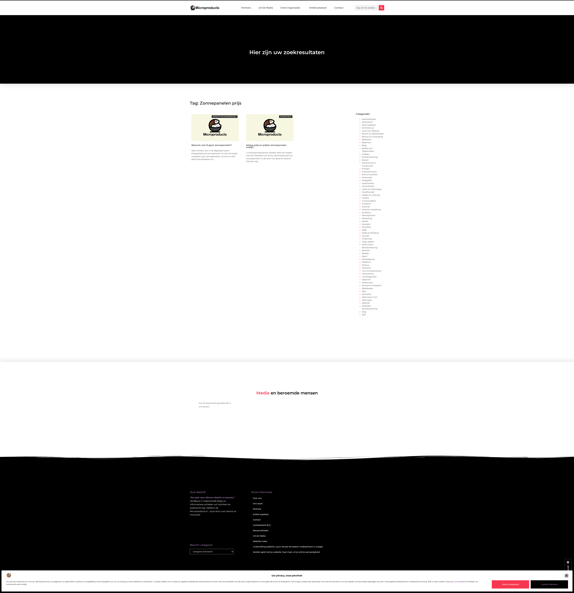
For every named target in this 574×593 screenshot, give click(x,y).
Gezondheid (368, 186)
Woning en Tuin (369, 297)
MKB (364, 230)
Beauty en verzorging (224, 117)
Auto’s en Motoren (371, 131)
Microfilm (366, 227)
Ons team (258, 503)
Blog (364, 145)
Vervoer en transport (371, 285)
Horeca (365, 198)
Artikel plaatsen (318, 7)
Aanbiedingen (369, 119)
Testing (365, 265)
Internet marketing (371, 209)
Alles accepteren (510, 584)
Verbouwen (367, 282)
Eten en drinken (370, 174)
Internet (366, 206)
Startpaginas (368, 259)
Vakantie (366, 279)
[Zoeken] (381, 7)
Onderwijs (367, 238)
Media (365, 221)
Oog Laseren (368, 241)
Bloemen (366, 142)
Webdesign (367, 288)
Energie (366, 168)
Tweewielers (368, 273)
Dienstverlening (370, 157)
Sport (364, 256)
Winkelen (366, 294)
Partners (246, 7)
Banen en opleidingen (373, 133)
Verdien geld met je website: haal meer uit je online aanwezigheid (286, 552)
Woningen (367, 300)
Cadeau (366, 154)
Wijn (364, 291)
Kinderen (366, 212)
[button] (566, 575)
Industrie (366, 203)
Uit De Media (265, 7)
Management (368, 215)
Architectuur (368, 128)
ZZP (364, 314)
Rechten (366, 250)
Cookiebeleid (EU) (262, 525)
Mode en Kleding (370, 233)
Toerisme (366, 268)
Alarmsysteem (369, 125)
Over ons (257, 498)
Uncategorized (369, 276)
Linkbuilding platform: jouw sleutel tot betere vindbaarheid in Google (288, 546)
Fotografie (367, 180)
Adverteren (367, 122)
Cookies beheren (549, 584)
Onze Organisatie (290, 7)
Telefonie (366, 262)
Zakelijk (366, 303)
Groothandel (368, 192)
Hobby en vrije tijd (371, 195)
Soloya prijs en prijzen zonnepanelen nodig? (266, 146)
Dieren (365, 160)
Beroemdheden (261, 530)
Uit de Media (259, 536)
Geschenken (368, 183)
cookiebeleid (459, 581)
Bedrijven (286, 117)
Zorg (364, 311)
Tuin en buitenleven (372, 271)
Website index (260, 541)
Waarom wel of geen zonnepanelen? (211, 145)
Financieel (367, 177)
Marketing (367, 218)
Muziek (365, 236)
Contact (338, 7)
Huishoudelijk (369, 201)
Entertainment (369, 171)
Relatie (365, 253)
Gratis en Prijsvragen (372, 189)
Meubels (366, 224)
